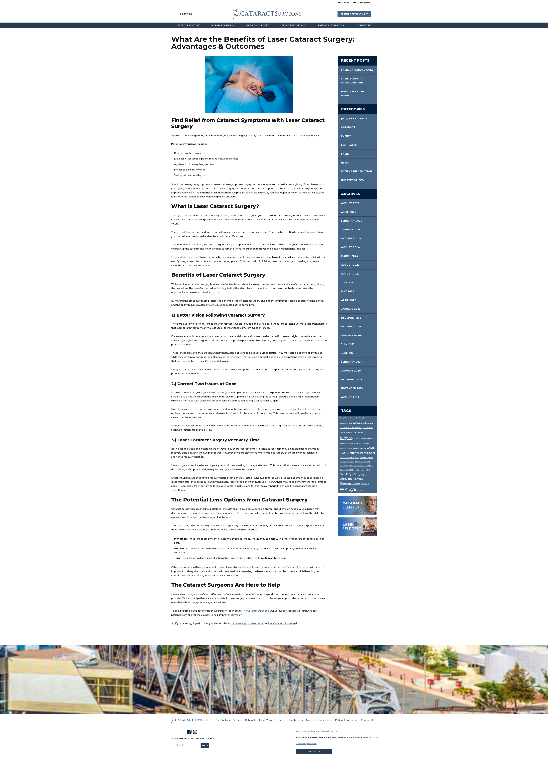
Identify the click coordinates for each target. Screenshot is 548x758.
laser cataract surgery (357, 448)
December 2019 (351, 379)
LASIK (345, 154)
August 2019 (350, 397)
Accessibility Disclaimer (306, 744)
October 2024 (351, 238)
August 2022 (350, 273)
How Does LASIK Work (353, 93)
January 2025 (350, 229)
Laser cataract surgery (184, 257)
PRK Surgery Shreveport (358, 466)
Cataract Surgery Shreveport (351, 443)
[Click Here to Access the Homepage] (266, 14)
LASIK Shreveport (349, 457)
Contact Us (364, 25)
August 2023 (350, 265)
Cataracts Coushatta (351, 427)
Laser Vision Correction (272, 720)
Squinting (365, 484)
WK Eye (348, 489)
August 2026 (350, 203)
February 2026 (351, 220)
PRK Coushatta (361, 462)
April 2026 (348, 212)
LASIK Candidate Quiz (357, 69)
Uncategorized (352, 180)
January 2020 (351, 370)
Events (346, 136)
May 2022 (347, 291)
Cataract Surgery (222, 25)
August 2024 (350, 247)
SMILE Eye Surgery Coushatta (359, 470)
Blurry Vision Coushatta (349, 418)
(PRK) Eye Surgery (354, 118)
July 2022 (348, 282)
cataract (355, 423)
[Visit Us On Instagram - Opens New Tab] (195, 732)
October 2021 (351, 326)
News (345, 162)
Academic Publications (319, 720)
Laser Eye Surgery (257, 25)
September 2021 (352, 335)
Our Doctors (222, 720)
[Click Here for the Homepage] (189, 720)
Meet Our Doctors (188, 25)
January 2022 (351, 309)
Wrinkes (360, 490)
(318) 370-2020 (361, 2)
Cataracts (250, 720)
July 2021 (347, 344)
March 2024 (349, 256)
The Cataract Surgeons (255, 610)
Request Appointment (354, 14)
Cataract (348, 127)
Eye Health (349, 145)
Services (237, 720)
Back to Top (314, 752)
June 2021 (348, 353)
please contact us (370, 737)
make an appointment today (247, 623)
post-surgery (349, 462)
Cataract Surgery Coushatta (363, 439)
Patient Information (331, 25)
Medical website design (306, 731)
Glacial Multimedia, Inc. (329, 731)
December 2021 (351, 317)
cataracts (368, 423)
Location (186, 14)
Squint (357, 484)
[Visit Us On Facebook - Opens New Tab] (189, 732)
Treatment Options (294, 25)
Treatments (296, 720)
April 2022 (348, 300)
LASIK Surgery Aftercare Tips (352, 80)
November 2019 (352, 388)
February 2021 (351, 362)
